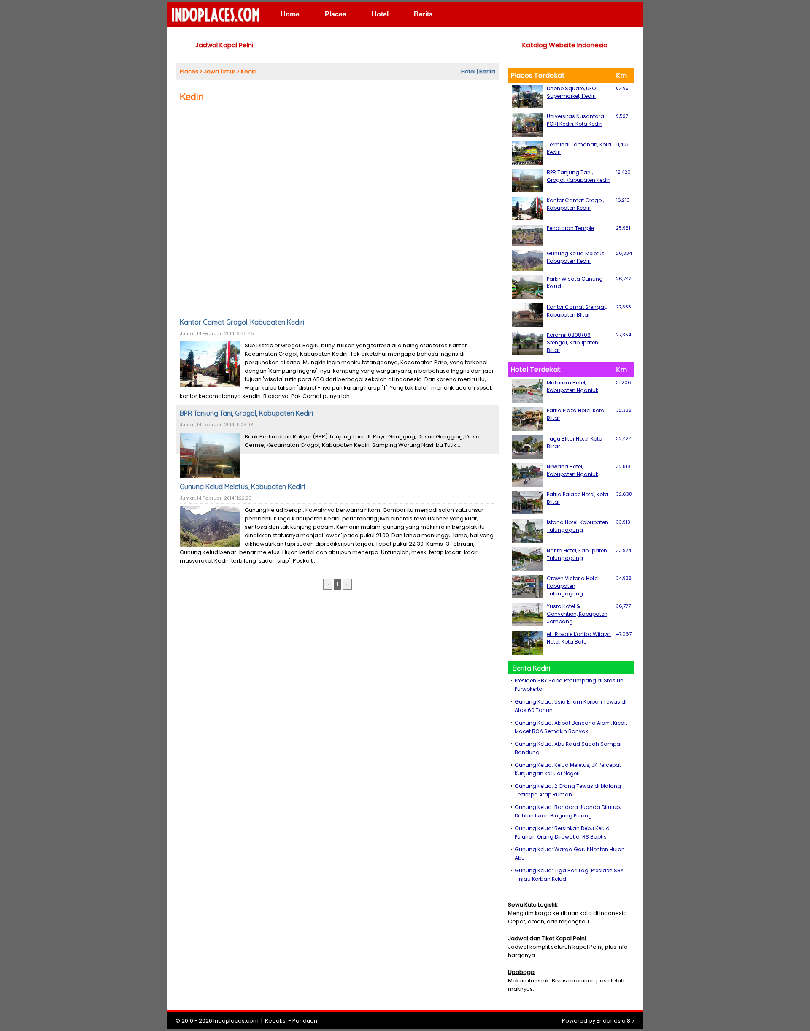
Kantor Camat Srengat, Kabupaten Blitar (577, 310)
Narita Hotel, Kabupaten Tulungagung (577, 554)
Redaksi (276, 1021)
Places (335, 14)
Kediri (248, 72)
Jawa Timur (219, 72)
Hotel (380, 14)
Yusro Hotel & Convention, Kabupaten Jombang (577, 614)
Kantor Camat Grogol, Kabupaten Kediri (242, 322)
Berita (423, 14)
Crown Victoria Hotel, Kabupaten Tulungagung (573, 586)
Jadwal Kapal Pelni (224, 45)
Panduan (304, 1021)
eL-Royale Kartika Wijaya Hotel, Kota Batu (579, 638)
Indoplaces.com (236, 1021)
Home (290, 14)
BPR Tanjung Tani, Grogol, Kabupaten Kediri (246, 413)
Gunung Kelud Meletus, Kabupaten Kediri (242, 486)
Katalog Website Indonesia (565, 45)
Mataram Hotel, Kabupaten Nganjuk (572, 386)
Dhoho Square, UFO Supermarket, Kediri (571, 92)
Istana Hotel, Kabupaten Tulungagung (577, 526)
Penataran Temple (570, 228)
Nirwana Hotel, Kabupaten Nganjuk (572, 470)
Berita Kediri (531, 668)
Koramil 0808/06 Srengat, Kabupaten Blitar (572, 342)
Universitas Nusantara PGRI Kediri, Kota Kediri (575, 120)
